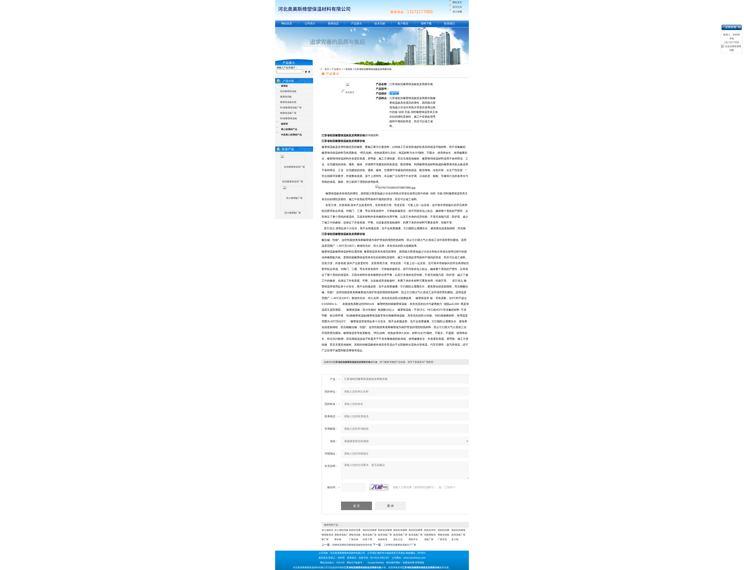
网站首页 (457, 2)
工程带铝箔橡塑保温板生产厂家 (400, 544)
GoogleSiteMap (376, 562)
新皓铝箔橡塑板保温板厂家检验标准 (385, 535)
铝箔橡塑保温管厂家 (292, 181)
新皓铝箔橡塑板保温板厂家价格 (355, 535)
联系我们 (449, 23)
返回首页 (323, 557)
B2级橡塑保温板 (288, 118)
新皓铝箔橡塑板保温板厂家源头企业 (400, 535)
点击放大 (349, 92)
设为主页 (457, 7)
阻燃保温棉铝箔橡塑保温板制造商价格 (352, 544)
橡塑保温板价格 (288, 102)
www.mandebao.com (414, 557)
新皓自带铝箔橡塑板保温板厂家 (430, 535)
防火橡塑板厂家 (293, 212)
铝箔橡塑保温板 (288, 91)
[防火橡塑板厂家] (293, 198)
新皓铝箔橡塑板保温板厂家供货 (443, 535)
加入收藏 (457, 11)
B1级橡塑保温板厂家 (291, 107)
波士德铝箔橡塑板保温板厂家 (327, 535)
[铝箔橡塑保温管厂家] (293, 166)
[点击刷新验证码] (379, 487)
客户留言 (403, 23)
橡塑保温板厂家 (288, 113)
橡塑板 (348, 69)
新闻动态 (333, 23)
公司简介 (310, 23)
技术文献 (379, 23)
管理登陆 (419, 562)
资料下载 (426, 23)
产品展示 (356, 23)
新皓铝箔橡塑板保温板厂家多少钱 (458, 535)
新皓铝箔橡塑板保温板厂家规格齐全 (416, 535)
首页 (327, 69)
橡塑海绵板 (286, 96)
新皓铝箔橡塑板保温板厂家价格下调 (370, 535)
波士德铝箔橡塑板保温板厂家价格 (341, 535)
